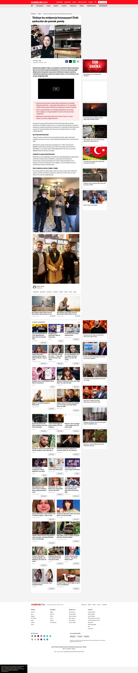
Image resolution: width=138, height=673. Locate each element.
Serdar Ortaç (35, 291)
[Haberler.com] (38, 604)
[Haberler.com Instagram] (41, 636)
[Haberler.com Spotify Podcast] (50, 636)
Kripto (32, 620)
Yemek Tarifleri (72, 622)
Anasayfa (33, 13)
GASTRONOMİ (103, 6)
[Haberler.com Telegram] (44, 639)
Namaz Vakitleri (72, 614)
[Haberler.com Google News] (32, 636)
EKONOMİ (59, 2)
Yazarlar (52, 620)
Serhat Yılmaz (40, 286)
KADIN (48, 6)
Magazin (33, 616)
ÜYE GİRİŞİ (103, 2)
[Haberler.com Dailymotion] (47, 639)
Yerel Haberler (53, 622)
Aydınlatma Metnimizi (13, 670)
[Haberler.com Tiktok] (41, 639)
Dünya (32, 624)
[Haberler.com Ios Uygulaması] (73, 636)
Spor (32, 614)
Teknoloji (52, 614)
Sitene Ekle (90, 628)
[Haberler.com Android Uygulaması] (80, 636)
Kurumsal (90, 609)
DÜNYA (82, 6)
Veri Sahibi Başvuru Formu (94, 620)
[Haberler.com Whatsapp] (47, 636)
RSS (89, 626)
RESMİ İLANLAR (91, 6)
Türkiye (65, 291)
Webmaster (90, 622)
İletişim (94, 604)
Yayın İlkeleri (104, 604)
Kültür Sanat (42, 291)
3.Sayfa (32, 622)
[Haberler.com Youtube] (38, 639)
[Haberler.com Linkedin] (44, 636)
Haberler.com (72, 609)
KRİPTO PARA (82, 2)
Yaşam (39, 13)
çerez (2, 667)
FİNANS (56, 6)
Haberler (33, 609)
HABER (90, 2)
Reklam (89, 604)
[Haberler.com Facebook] (35, 636)
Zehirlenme (55, 291)
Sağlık (51, 612)
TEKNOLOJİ (73, 6)
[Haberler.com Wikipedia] (35, 639)
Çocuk (70, 291)
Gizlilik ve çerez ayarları (59, 651)
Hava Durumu (72, 612)
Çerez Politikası (91, 616)
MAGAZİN (68, 2)
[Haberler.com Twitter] (38, 636)
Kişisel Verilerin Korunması (94, 618)
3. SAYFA (63, 6)
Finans (51, 616)
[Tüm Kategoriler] (32, 6)
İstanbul (61, 291)
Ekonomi (33, 612)
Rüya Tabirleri (72, 620)
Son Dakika (33, 618)
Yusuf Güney (49, 291)
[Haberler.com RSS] (32, 639)
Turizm (51, 618)
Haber (64, 648)
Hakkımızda (83, 604)
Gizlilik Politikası (91, 614)
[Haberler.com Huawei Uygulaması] (87, 636)
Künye (98, 604)
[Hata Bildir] (66, 651)
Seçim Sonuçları (72, 616)
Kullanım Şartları (91, 612)
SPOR (74, 2)
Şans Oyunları (72, 618)
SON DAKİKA (39, 6)
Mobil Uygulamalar (92, 624)
